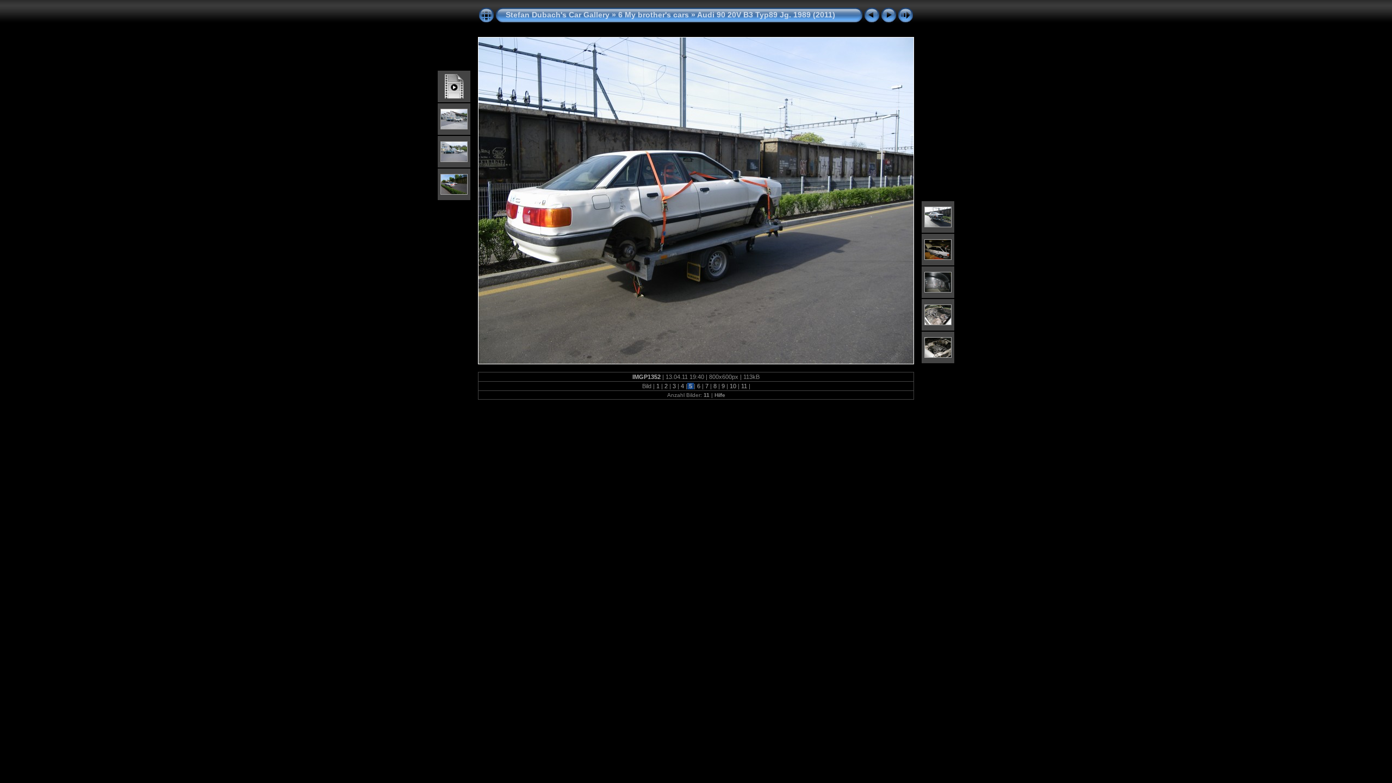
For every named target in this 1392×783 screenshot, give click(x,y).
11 (744, 386)
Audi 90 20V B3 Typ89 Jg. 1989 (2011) (766, 14)
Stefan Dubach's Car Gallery (558, 14)
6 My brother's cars (653, 14)
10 (733, 386)
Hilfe (719, 395)
